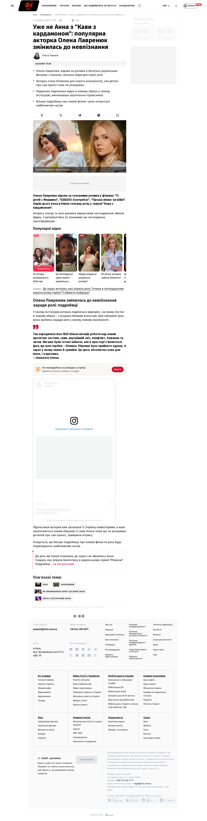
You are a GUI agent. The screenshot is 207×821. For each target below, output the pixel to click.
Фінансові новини (152, 688)
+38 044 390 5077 (79, 629)
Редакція (109, 630)
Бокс (145, 721)
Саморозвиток (80, 737)
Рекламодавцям (112, 650)
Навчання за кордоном (84, 741)
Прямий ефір (44, 688)
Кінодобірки (127, 5)
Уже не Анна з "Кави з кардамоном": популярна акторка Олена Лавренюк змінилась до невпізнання (90, 15)
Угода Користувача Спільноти (138, 651)
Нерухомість (115, 717)
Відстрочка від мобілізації (121, 700)
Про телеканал (112, 640)
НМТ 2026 (77, 733)
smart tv (149, 800)
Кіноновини (49, 5)
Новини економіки (154, 676)
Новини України (46, 684)
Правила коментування (135, 658)
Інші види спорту (151, 738)
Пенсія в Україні (151, 704)
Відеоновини (44, 692)
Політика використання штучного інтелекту (138, 634)
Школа (76, 729)
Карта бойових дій (82, 684)
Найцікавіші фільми (48, 721)
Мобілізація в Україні (121, 676)
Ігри (155, 655)
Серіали (64, 5)
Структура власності (162, 640)
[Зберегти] (117, 115)
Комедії (41, 734)
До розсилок (87, 760)
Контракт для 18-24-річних (121, 695)
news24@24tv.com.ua (45, 629)
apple (132, 800)
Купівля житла (115, 725)
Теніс (146, 729)
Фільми (76, 5)
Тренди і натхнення (118, 729)
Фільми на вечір (46, 729)
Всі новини (44, 676)
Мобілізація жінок (117, 691)
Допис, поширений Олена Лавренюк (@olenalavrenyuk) (74, 520)
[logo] (29, 6)
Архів (155, 645)
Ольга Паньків (50, 55)
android (115, 800)
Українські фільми (47, 725)
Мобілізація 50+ (116, 687)
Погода (41, 700)
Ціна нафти (149, 680)
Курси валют (149, 684)
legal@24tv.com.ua (142, 783)
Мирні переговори (82, 688)
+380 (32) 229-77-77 (125, 780)
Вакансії (157, 635)
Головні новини (46, 680)
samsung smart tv (167, 800)
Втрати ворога (80, 704)
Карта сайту (158, 650)
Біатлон (147, 734)
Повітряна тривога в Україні (87, 692)
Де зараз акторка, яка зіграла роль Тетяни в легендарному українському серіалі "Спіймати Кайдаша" (78, 290)
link (71, 649)
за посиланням (63, 564)
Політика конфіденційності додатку (137, 643)
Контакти (157, 630)
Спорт (146, 717)
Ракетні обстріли (81, 680)
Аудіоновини (44, 696)
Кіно (35, 15)
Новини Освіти (81, 717)
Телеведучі (110, 645)
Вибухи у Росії (80, 700)
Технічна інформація (162, 625)
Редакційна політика (114, 635)
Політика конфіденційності (137, 626)
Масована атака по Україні (86, 696)
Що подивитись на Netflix (100, 5)
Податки (147, 700)
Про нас (108, 625)
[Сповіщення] (176, 6)
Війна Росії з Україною (86, 676)
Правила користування (111, 656)
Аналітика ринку (116, 721)
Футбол (147, 725)
